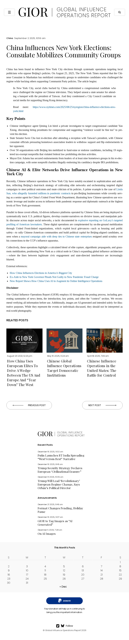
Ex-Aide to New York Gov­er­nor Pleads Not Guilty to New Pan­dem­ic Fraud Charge (54, 277)
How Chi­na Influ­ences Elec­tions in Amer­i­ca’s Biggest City (41, 273)
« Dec (63, 587)
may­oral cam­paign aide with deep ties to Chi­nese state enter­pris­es (56, 236)
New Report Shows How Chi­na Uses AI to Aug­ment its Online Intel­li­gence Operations (56, 281)
